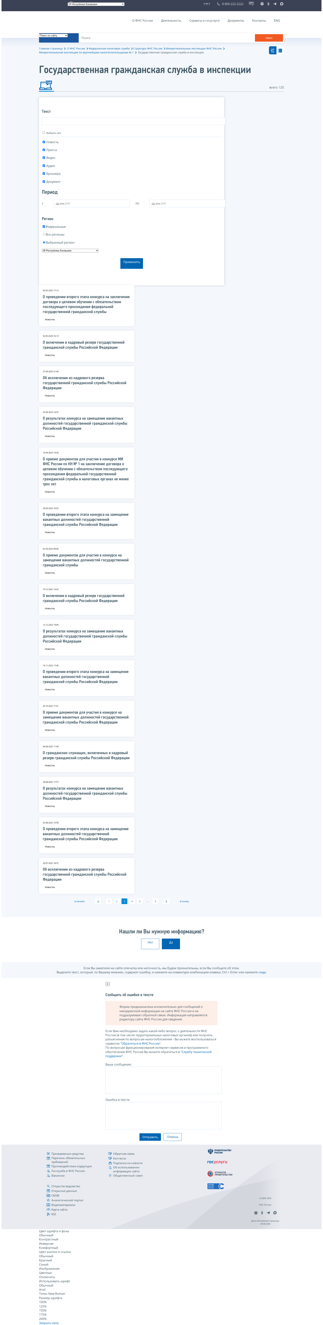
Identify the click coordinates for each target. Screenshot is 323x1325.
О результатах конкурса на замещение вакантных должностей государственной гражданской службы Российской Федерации (85, 423)
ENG (277, 20)
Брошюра (53, 174)
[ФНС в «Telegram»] (275, 4)
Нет (150, 942)
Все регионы (55, 234)
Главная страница (51, 48)
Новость (52, 142)
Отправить (150, 1137)
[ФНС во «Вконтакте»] (262, 4)
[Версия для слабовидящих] (207, 4)
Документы (236, 20)
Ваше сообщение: (118, 1064)
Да (171, 942)
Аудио (50, 166)
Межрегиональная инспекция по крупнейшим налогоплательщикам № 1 (86, 52)
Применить (131, 262)
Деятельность (171, 20)
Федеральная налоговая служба (109, 48)
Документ (53, 182)
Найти (269, 38)
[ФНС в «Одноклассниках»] (268, 4)
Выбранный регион (60, 242)
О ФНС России (142, 20)
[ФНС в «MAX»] (281, 4)
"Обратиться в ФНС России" (140, 1043)
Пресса (51, 150)
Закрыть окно (49, 1323)
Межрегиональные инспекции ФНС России (194, 48)
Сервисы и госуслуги (204, 20)
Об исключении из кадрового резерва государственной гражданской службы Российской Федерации (84, 383)
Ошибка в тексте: (117, 1100)
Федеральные (56, 227)
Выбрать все (53, 133)
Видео (50, 158)
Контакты (259, 20)
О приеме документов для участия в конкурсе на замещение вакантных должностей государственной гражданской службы (86, 560)
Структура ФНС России (147, 48)
